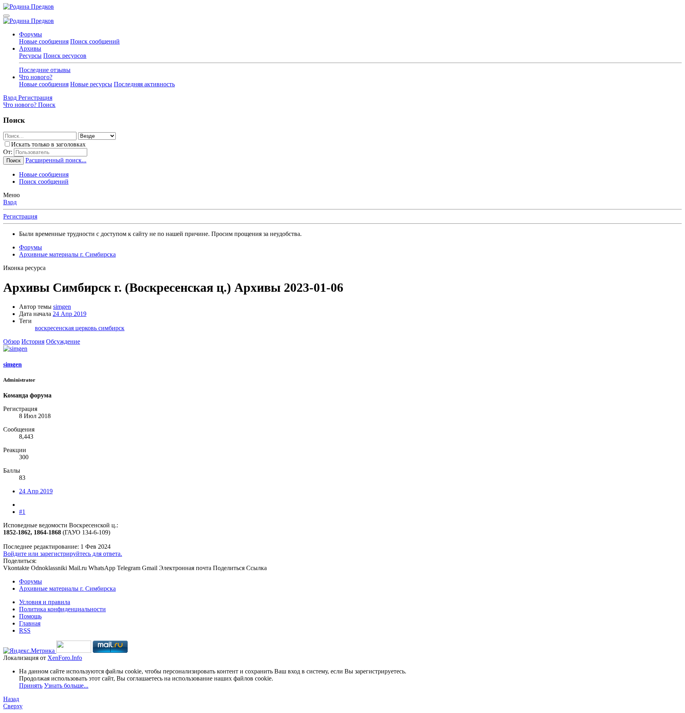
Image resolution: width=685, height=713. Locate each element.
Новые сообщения (44, 41)
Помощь (30, 616)
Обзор (11, 341)
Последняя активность (144, 84)
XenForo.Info (65, 657)
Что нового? (35, 77)
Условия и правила (44, 602)
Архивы (30, 48)
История (32, 341)
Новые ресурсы (91, 84)
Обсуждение (63, 341)
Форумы (30, 34)
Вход (10, 202)
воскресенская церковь (66, 328)
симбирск (111, 328)
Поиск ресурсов (64, 55)
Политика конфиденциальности (62, 609)
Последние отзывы (45, 70)
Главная (29, 623)
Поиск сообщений (95, 41)
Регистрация (20, 216)
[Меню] (6, 16)
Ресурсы (30, 55)
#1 (22, 511)
